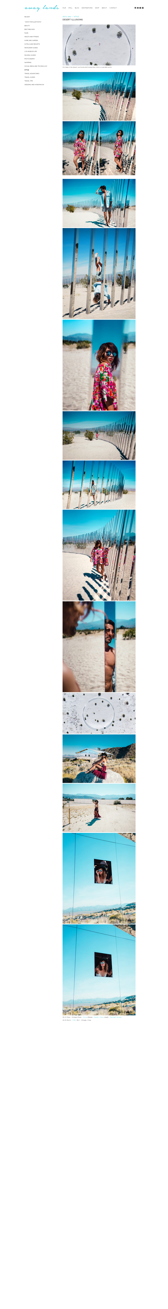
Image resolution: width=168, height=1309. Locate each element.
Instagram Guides (31, 48)
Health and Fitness (31, 36)
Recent (27, 17)
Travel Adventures (31, 73)
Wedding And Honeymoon (34, 84)
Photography (29, 59)
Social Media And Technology (35, 66)
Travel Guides (29, 77)
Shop (97, 8)
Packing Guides (30, 55)
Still (70, 8)
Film (64, 8)
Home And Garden (31, 40)
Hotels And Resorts (32, 44)
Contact (113, 8)
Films (26, 33)
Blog (77, 8)
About (104, 8)
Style (26, 70)
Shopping (27, 62)
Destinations (87, 8)
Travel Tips (28, 81)
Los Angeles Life (30, 51)
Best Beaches (29, 29)
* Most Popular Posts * (33, 22)
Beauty (27, 26)
